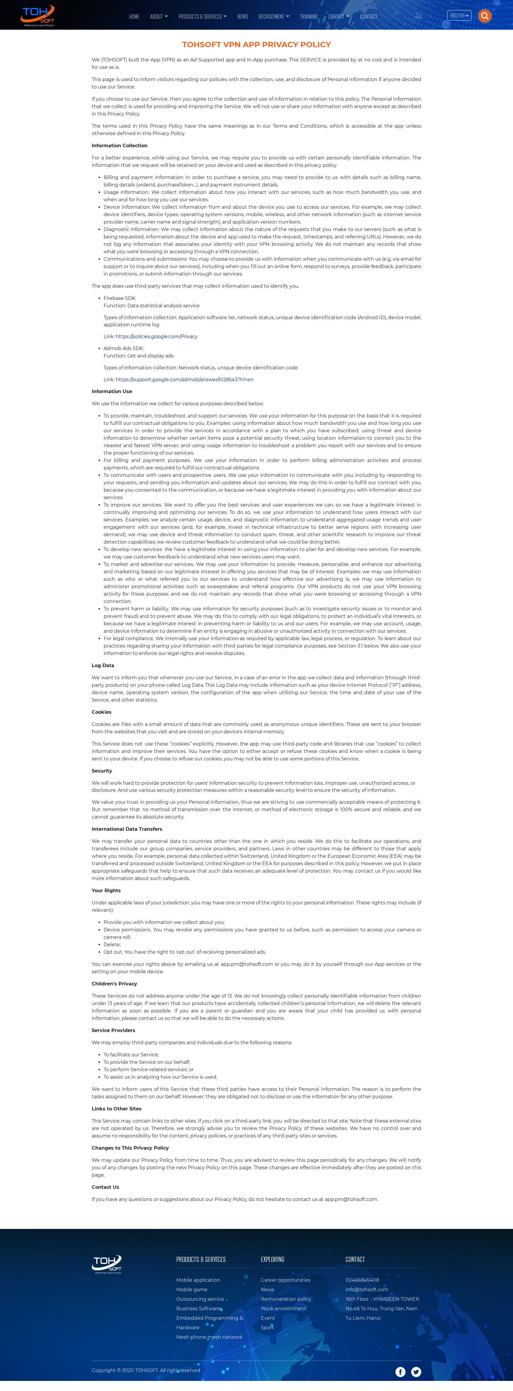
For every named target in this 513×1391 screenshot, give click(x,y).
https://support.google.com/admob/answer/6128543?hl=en (185, 379)
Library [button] (336, 16)
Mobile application (198, 1280)
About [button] (156, 16)
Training (309, 16)
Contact (368, 16)
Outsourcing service (200, 1299)
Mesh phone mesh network (209, 1337)
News (243, 16)
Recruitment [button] (271, 16)
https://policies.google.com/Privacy (157, 336)
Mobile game (192, 1289)
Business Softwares (199, 1308)
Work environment (283, 1308)
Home (135, 16)
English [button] (458, 15)
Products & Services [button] (200, 16)
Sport (267, 1327)
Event (268, 1318)
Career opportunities (286, 1280)
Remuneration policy (286, 1299)
